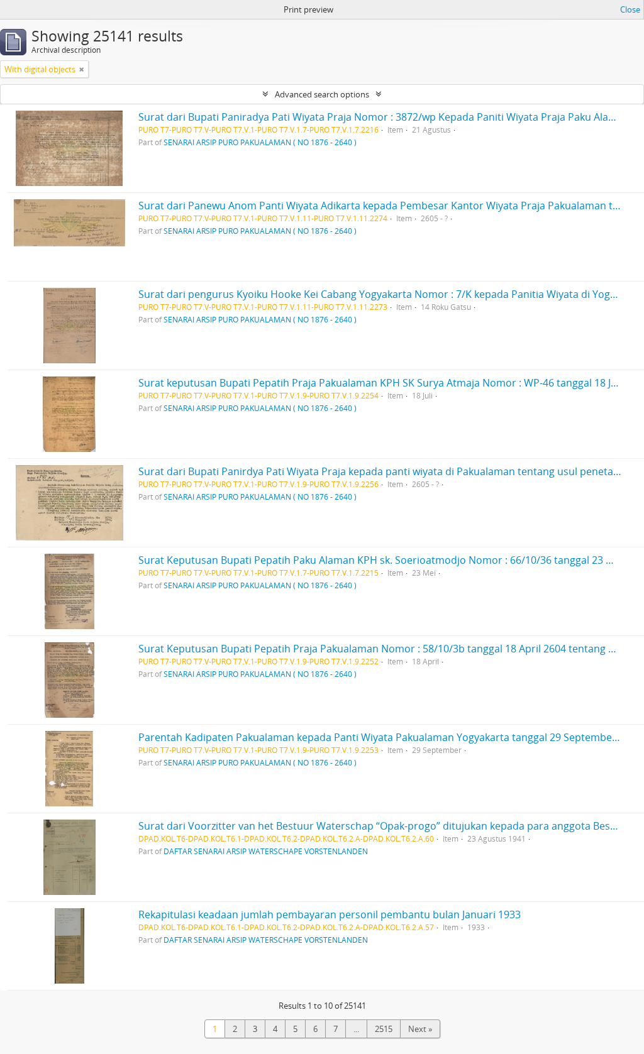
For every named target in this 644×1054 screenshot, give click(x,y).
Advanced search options (322, 94)
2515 (383, 1029)
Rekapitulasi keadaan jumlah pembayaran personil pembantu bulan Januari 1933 (329, 914)
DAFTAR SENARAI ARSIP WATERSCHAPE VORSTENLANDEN (266, 851)
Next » (420, 1029)
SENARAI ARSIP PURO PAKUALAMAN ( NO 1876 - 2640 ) (260, 142)
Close (630, 9)
